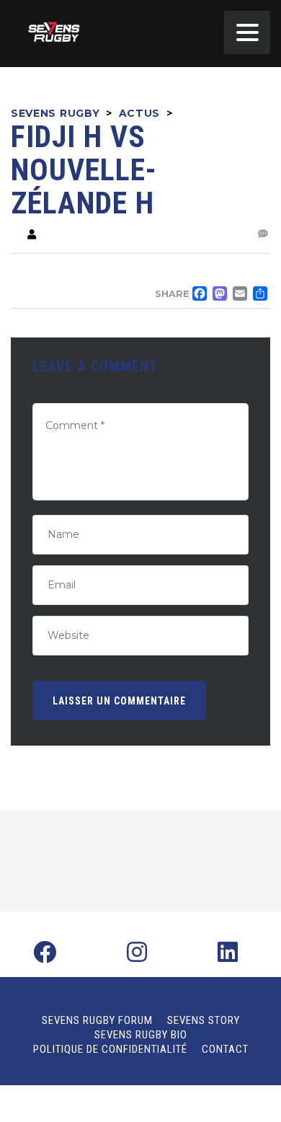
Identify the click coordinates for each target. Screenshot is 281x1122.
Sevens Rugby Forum (97, 1020)
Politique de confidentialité (110, 1049)
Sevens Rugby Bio (140, 1034)
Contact (225, 1049)
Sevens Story (203, 1020)
